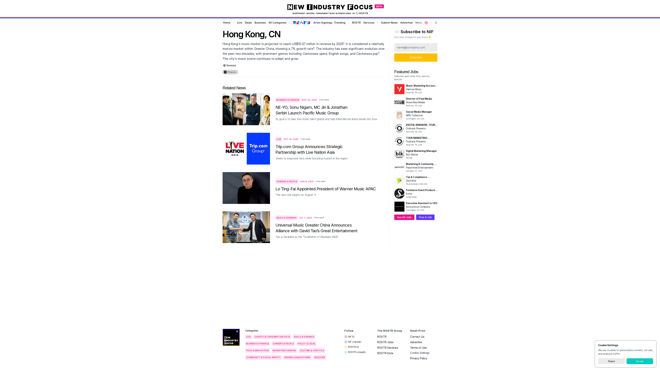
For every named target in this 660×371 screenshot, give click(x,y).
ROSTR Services (387, 347)
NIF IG (351, 336)
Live (239, 22)
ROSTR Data (385, 353)
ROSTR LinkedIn (357, 352)
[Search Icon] (436, 22)
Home (226, 22)
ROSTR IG (353, 346)
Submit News (389, 22)
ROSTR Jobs (385, 342)
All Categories (277, 22)
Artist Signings (323, 22)
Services (368, 22)
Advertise (406, 22)
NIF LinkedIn (354, 341)
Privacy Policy (418, 358)
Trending (339, 22)
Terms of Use (418, 347)
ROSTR (356, 22)
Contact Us (417, 336)
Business (260, 22)
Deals (248, 22)
